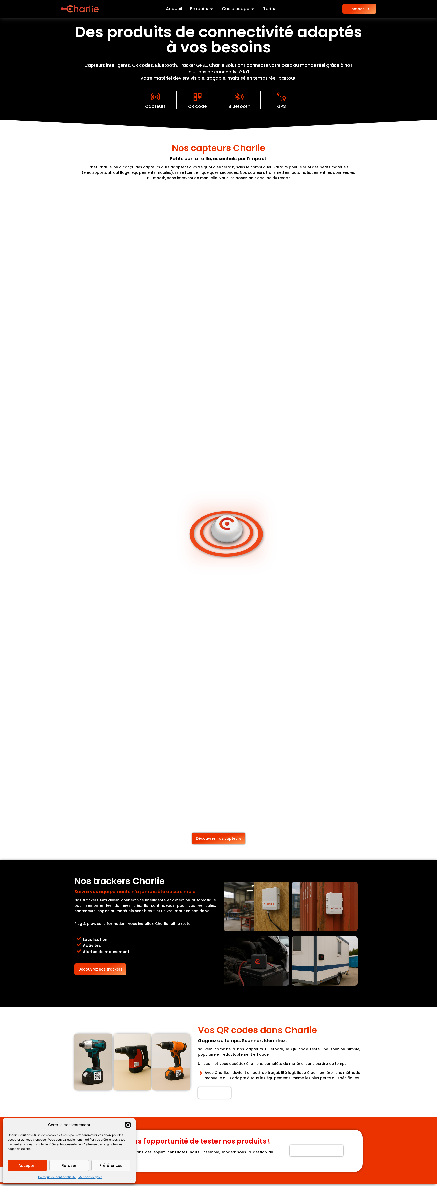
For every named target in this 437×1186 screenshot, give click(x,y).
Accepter (27, 1165)
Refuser (69, 1165)
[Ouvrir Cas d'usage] (253, 9)
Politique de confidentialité (57, 1177)
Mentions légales (90, 1177)
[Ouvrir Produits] (211, 9)
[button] (127, 1124)
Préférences (110, 1165)
